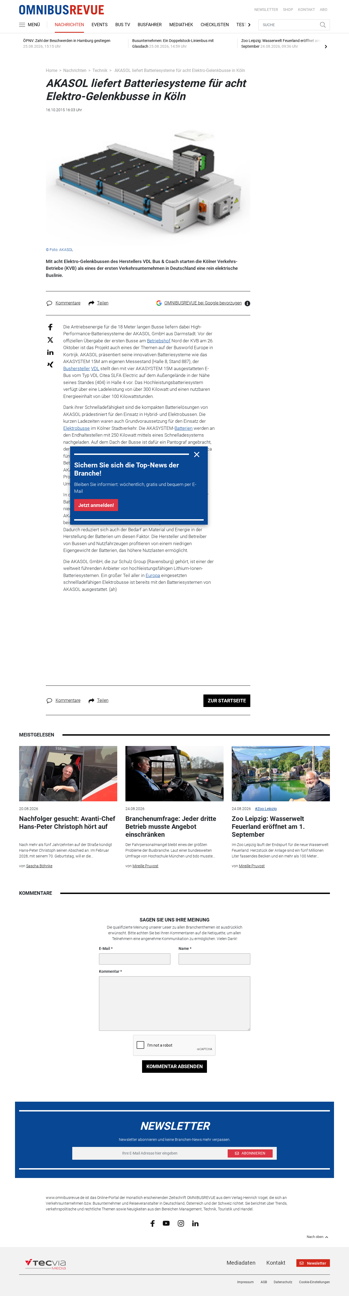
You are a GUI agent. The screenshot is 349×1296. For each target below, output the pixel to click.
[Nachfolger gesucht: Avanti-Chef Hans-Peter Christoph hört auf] (68, 773)
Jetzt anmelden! (96, 505)
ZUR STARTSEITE (227, 700)
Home (51, 70)
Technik (99, 70)
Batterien (183, 428)
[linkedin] (195, 1223)
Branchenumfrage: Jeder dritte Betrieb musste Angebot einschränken (170, 826)
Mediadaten (241, 1262)
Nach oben (315, 1237)
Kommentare (68, 303)
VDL (95, 368)
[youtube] (166, 1223)
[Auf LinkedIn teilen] (50, 352)
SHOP (288, 9)
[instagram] (181, 1223)
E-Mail (104, 948)
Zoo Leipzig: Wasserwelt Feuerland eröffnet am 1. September (268, 826)
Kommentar (109, 971)
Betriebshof (158, 340)
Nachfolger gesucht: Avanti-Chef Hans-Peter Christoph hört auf (67, 822)
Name (184, 948)
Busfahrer (150, 24)
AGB (264, 1282)
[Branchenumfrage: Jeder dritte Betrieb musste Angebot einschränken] (174, 773)
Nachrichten (69, 24)
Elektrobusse (76, 428)
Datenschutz (283, 1282)
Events (100, 24)
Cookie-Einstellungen (314, 1282)
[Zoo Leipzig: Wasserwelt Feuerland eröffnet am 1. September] (281, 773)
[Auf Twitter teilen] (50, 340)
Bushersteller (76, 368)
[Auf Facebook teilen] (50, 327)
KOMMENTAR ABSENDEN (174, 1066)
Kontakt (275, 1262)
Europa (153, 575)
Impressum (245, 1282)
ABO (323, 9)
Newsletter (266, 9)
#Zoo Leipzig (266, 808)
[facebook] (153, 1223)
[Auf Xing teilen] (50, 364)
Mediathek (181, 24)
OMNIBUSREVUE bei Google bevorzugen (203, 303)
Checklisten (215, 24)
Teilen (103, 303)
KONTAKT (306, 9)
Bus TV (122, 24)
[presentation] (326, 46)
